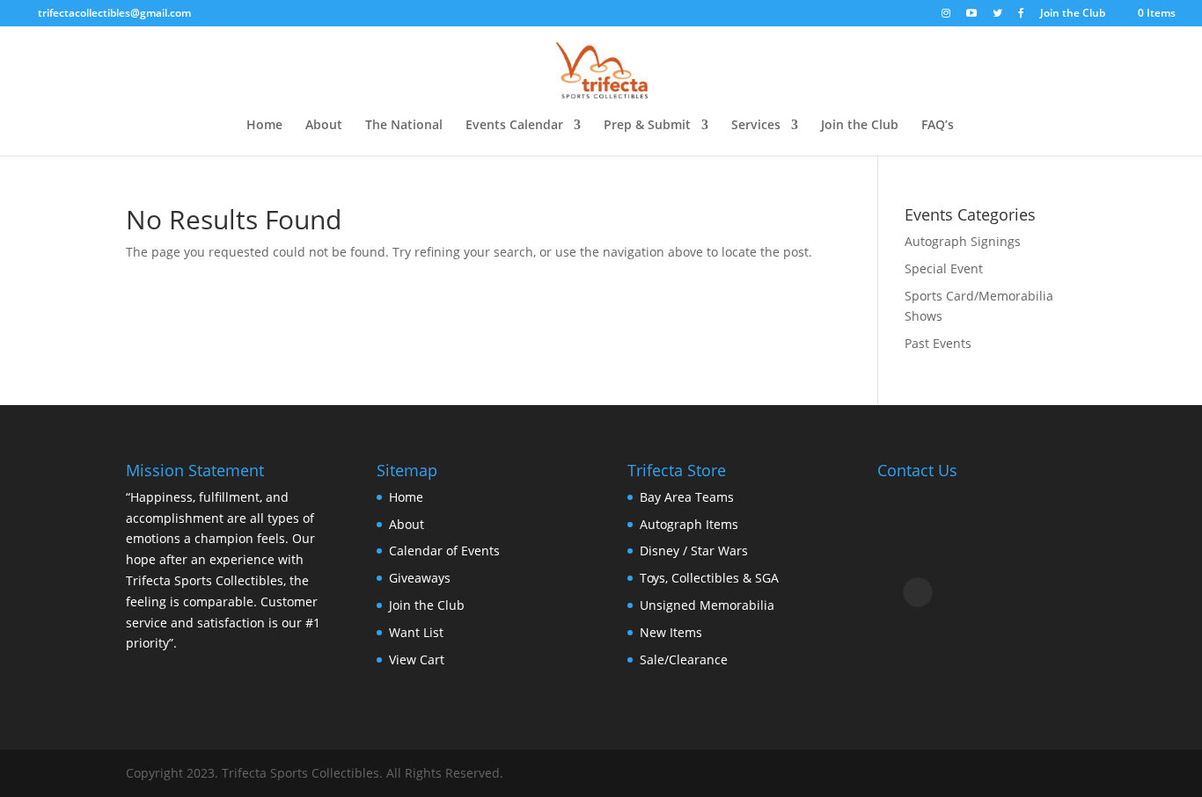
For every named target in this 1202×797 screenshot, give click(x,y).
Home (264, 126)
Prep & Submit (647, 126)
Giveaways (420, 577)
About (323, 126)
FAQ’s (937, 126)
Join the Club (1072, 14)
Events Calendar (514, 126)
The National (404, 126)
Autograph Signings (963, 241)
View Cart (416, 659)
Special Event (944, 268)
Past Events (938, 343)
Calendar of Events (444, 550)
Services (756, 126)
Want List (416, 632)
